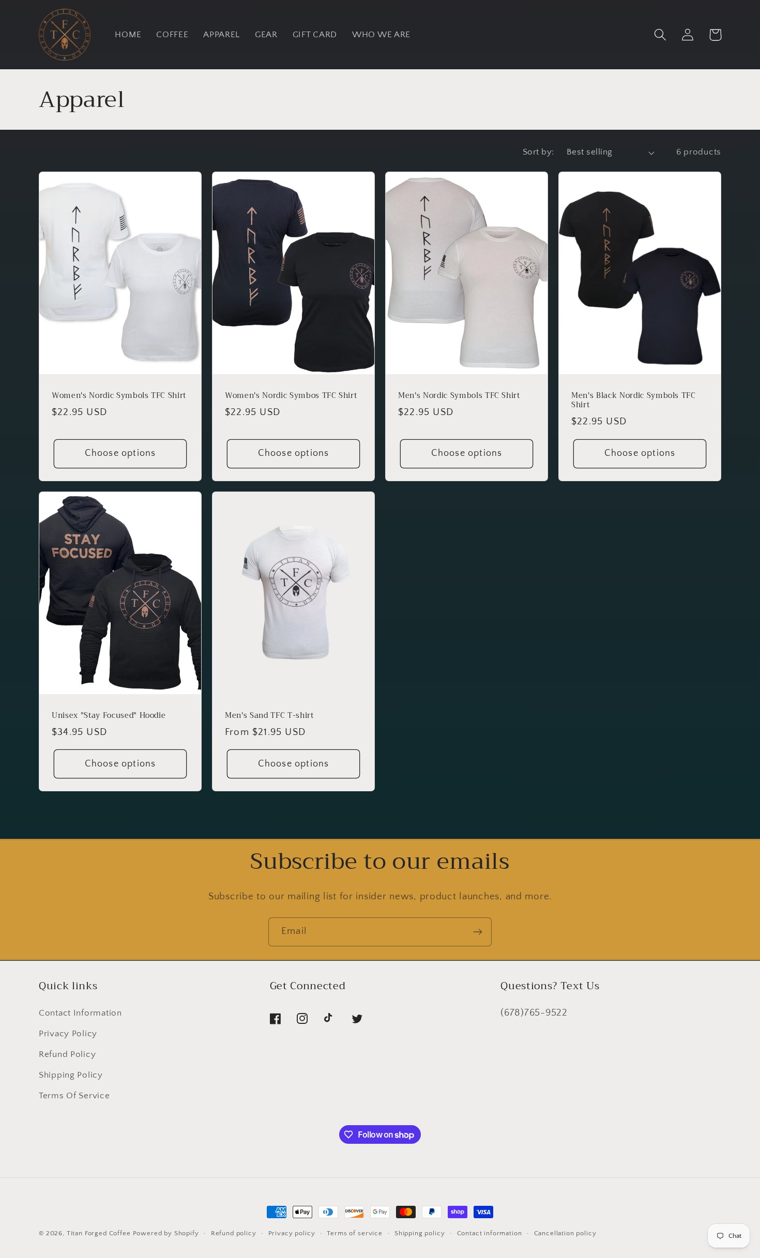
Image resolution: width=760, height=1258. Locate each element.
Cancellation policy (565, 1233)
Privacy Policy (68, 1033)
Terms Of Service (74, 1095)
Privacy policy (291, 1233)
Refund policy (233, 1233)
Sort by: (538, 152)
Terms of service (354, 1233)
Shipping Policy (71, 1075)
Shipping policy (419, 1233)
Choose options (120, 453)
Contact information (489, 1233)
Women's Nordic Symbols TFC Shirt (119, 396)
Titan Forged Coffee (99, 1233)
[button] (660, 35)
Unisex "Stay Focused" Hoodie (108, 716)
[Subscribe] (477, 931)
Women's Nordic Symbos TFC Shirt (291, 396)
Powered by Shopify (166, 1233)
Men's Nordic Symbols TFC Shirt (459, 396)
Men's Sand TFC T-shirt (269, 716)
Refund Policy (67, 1054)
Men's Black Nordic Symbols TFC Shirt (633, 400)
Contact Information (80, 1013)
